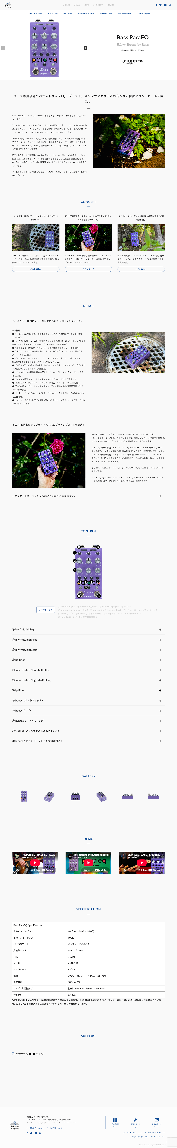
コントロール (85, 14)
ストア (134, 1133)
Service (110, 5)
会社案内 (36, 1128)
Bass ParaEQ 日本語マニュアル (30, 1054)
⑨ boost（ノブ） (66, 614)
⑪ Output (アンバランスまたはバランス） (123, 614)
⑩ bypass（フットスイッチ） (89, 614)
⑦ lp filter (127, 610)
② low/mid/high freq (87, 607)
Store (86, 5)
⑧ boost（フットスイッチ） (146, 610)
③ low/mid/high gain (109, 607)
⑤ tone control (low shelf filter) (73, 610)
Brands (66, 5)
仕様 (124, 14)
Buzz (156, 1132)
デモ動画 (106, 14)
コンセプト (34, 14)
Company (98, 5)
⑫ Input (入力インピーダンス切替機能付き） (78, 617)
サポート (143, 14)
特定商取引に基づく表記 (140, 1136)
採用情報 (56, 1128)
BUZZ (77, 5)
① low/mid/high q (66, 607)
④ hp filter (126, 607)
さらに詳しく (36, 269)
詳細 (67, 14)
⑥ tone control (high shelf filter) (105, 610)
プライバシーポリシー (158, 1136)
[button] (85, 48)
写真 (53, 14)
